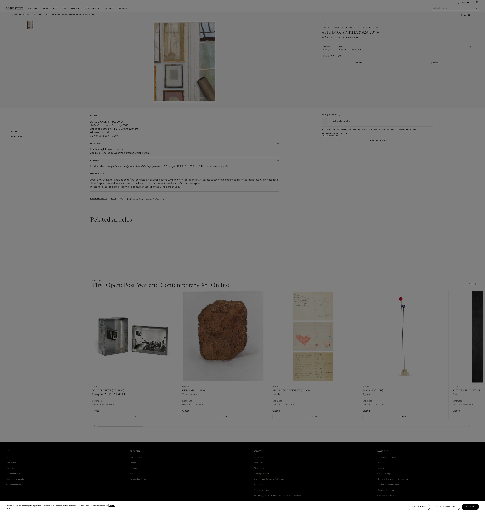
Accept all (470, 507)
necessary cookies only (446, 507)
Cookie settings (419, 507)
